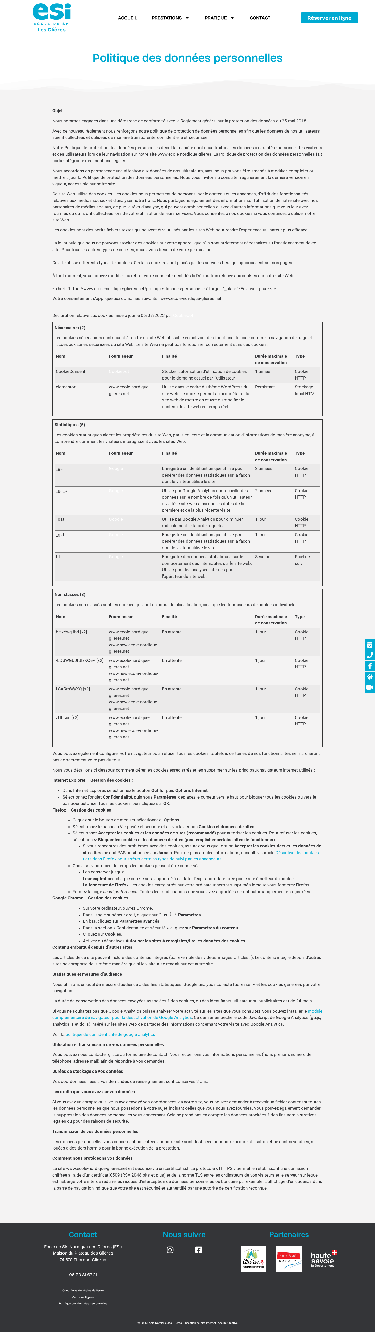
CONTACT (260, 18)
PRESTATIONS (167, 18)
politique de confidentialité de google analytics (110, 1034)
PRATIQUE (216, 18)
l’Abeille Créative (227, 1323)
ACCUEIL (127, 18)
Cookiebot (183, 315)
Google (116, 468)
